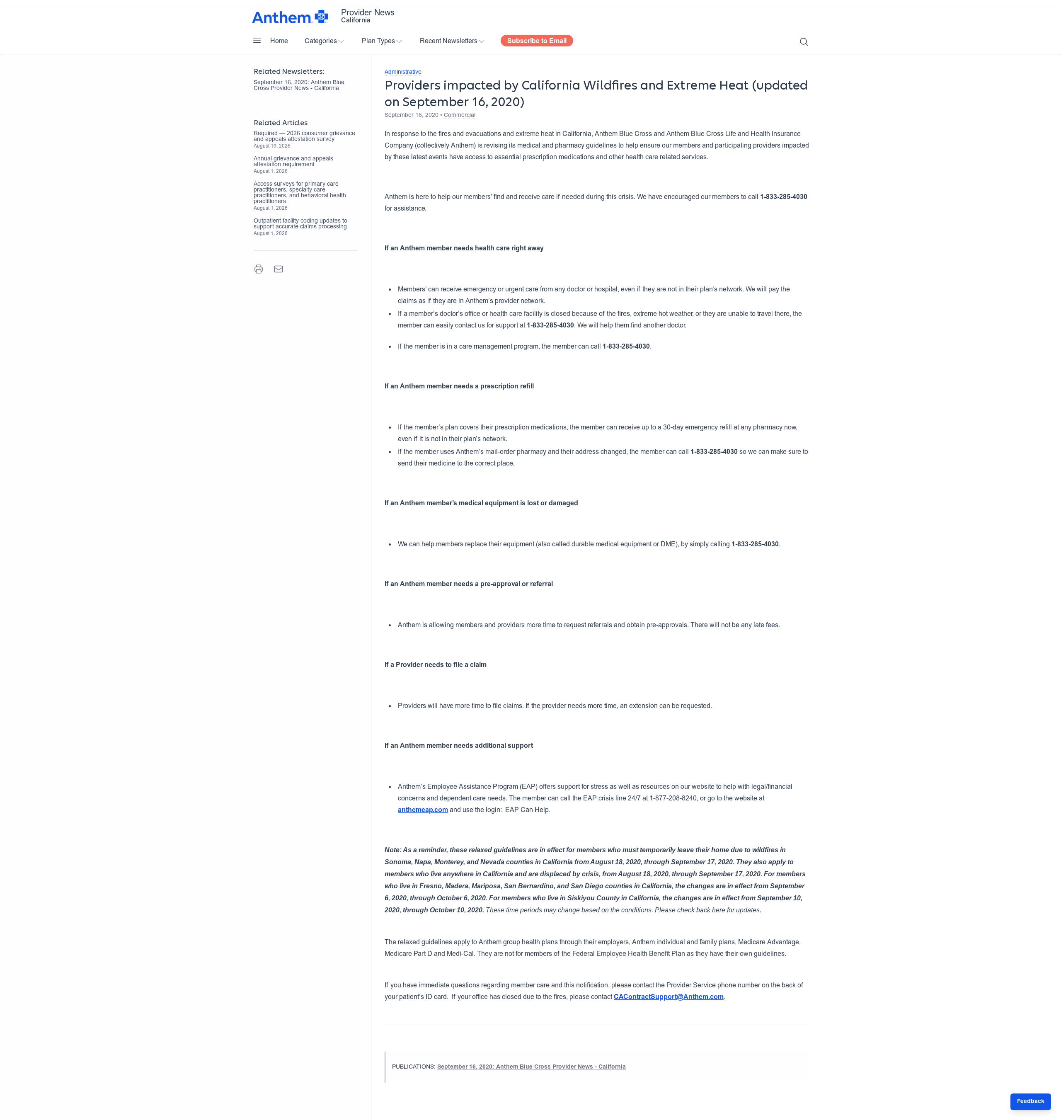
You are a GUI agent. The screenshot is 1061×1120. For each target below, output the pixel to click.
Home (279, 41)
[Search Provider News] (804, 42)
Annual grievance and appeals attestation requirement (293, 162)
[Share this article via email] (278, 269)
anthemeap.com (423, 810)
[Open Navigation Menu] (257, 40)
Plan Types (378, 41)
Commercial (459, 116)
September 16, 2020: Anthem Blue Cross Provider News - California (299, 86)
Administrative (403, 72)
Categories (321, 41)
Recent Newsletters (448, 41)
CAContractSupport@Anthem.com (669, 997)
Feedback (1030, 1102)
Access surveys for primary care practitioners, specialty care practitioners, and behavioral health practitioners (300, 193)
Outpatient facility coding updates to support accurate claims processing (300, 224)
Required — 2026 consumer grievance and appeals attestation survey (304, 137)
